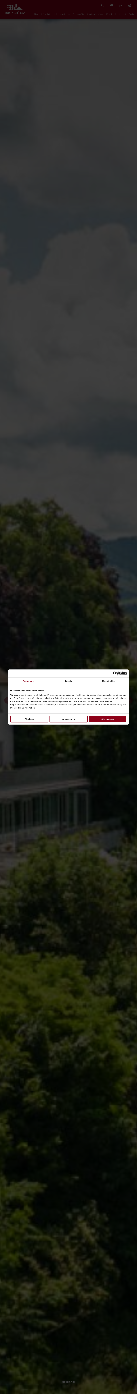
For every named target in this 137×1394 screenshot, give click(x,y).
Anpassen (67, 719)
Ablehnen (29, 719)
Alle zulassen (107, 719)
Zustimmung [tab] (28, 681)
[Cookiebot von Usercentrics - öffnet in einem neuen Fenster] (115, 673)
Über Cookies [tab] (108, 681)
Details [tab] (68, 681)
